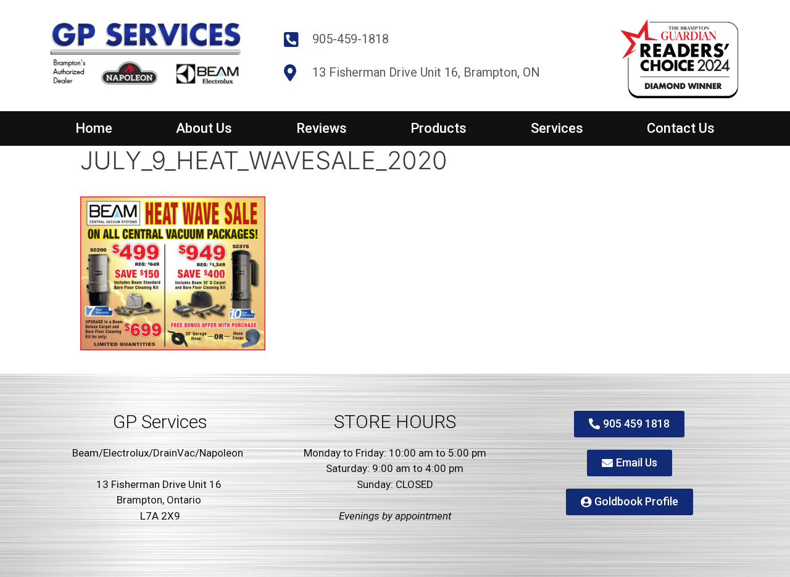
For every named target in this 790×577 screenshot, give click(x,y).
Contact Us (681, 128)
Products (438, 128)
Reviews (321, 128)
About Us (204, 128)
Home (93, 128)
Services (557, 128)
